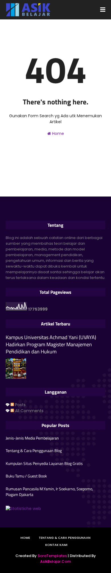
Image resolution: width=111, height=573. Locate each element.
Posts (20, 405)
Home (57, 133)
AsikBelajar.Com (55, 561)
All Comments (29, 411)
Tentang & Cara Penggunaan (65, 537)
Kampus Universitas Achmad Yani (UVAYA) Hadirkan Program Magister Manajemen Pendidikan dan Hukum (51, 344)
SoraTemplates (52, 555)
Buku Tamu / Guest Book (26, 476)
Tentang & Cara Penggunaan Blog (34, 450)
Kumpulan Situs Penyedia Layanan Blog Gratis (44, 463)
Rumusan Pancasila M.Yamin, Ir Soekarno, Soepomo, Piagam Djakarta (49, 491)
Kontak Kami (56, 544)
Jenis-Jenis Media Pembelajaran (32, 438)
